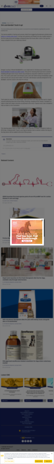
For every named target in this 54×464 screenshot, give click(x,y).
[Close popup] (42, 220)
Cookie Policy (10, 458)
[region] (27, 458)
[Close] (51, 453)
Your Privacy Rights (9, 461)
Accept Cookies (39, 461)
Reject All (48, 461)
